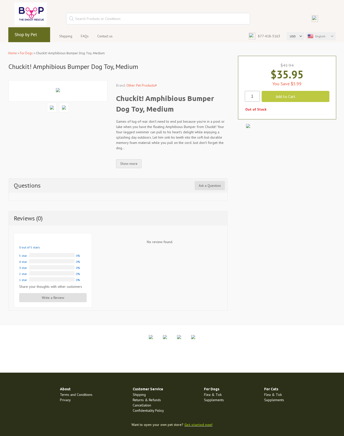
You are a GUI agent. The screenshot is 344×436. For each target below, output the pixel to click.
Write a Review (53, 297)
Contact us (105, 36)
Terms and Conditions (76, 394)
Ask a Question (210, 185)
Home (12, 53)
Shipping (65, 36)
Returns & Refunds (147, 400)
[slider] (31, 240)
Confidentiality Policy (148, 410)
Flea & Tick (213, 394)
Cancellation (142, 405)
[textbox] (158, 18)
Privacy (65, 400)
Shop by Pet (26, 34)
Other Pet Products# (141, 85)
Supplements (214, 400)
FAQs (85, 36)
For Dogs (26, 53)
